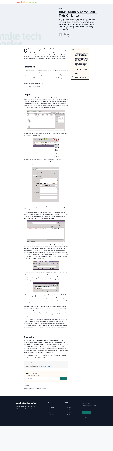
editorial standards (36, 388)
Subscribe (63, 378)
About (68, 405)
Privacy (95, 423)
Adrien (66, 33)
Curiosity (69, 2)
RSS (89, 417)
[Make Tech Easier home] (28, 2)
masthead (44, 388)
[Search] (94, 2)
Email (68, 40)
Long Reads (51, 414)
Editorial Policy (70, 409)
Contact (68, 414)
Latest (73, 2)
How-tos (51, 2)
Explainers (56, 2)
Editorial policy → (46, 366)
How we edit (85, 36)
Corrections (69, 412)
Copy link (64, 40)
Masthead (69, 407)
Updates (63, 2)
